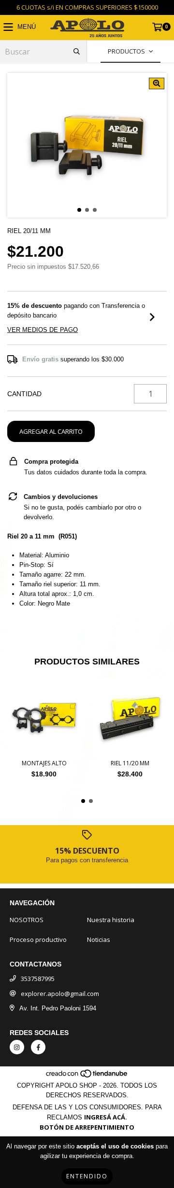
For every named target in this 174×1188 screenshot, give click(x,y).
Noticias (98, 939)
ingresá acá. (105, 1117)
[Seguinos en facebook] (38, 1047)
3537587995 (38, 978)
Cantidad (24, 394)
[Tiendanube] (87, 1075)
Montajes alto (44, 763)
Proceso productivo (38, 939)
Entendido (87, 1176)
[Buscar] (76, 51)
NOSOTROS (27, 919)
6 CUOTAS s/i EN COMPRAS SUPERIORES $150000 (87, 7)
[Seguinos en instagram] (17, 1047)
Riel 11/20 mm (130, 763)
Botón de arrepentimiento (87, 1127)
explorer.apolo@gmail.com (60, 993)
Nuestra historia (110, 919)
